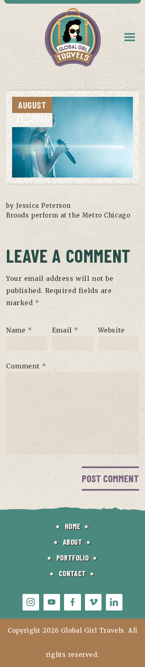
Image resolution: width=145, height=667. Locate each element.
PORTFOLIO (72, 557)
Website (111, 330)
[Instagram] (31, 602)
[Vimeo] (93, 602)
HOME (72, 526)
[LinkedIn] (114, 602)
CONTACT (72, 573)
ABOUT (73, 541)
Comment (26, 366)
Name (19, 330)
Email (65, 330)
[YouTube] (52, 602)
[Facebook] (72, 602)
